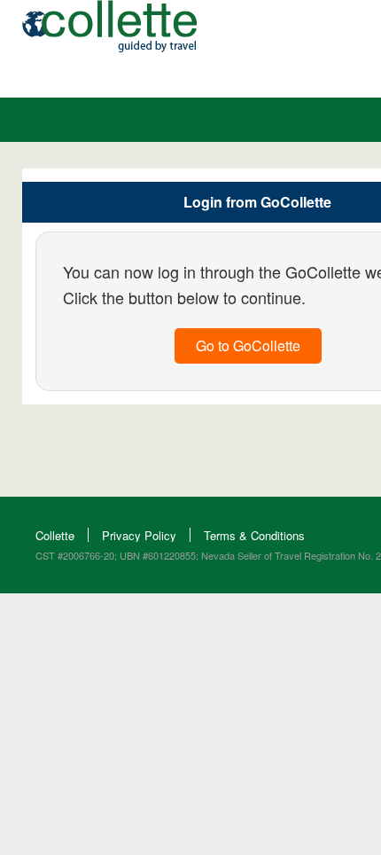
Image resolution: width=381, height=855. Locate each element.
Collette (54, 535)
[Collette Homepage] (109, 46)
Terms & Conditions (254, 535)
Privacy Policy (139, 535)
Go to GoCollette (248, 345)
